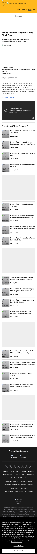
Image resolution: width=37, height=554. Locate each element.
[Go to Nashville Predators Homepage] (16, 3)
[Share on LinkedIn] (11, 77)
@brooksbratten (7, 69)
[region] (18, 535)
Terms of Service (16, 542)
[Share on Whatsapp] (3, 77)
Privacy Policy (21, 530)
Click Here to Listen (8, 97)
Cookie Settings (18, 546)
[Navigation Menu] (34, 9)
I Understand (18, 551)
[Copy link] (15, 77)
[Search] (3, 9)
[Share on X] (7, 77)
